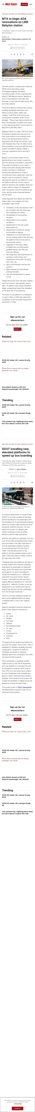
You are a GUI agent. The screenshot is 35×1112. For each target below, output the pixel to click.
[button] (3, 4)
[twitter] (17, 54)
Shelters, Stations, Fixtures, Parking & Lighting (17, 14)
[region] (17, 1104)
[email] (23, 54)
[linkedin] (14, 54)
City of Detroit (21, 469)
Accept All (17, 1108)
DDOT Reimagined (24, 687)
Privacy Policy (18, 1103)
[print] (32, 54)
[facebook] (11, 54)
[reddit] (20, 54)
